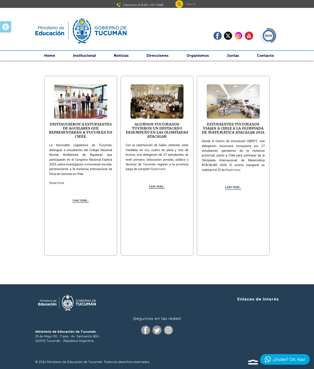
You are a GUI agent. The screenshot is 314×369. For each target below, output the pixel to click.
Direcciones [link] (158, 56)
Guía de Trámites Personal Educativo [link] (247, 340)
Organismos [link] (197, 56)
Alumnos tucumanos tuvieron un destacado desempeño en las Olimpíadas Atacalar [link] (157, 130)
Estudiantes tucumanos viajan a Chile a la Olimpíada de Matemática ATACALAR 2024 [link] (233, 128)
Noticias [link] (121, 56)
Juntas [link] (233, 56)
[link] (5, 26)
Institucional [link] (84, 56)
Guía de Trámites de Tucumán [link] (252, 324)
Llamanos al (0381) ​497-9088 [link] (142, 5)
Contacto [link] (265, 56)
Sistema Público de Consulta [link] (254, 316)
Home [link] (49, 56)
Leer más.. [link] (81, 200)
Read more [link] (56, 183)
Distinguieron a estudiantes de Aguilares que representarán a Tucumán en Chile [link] (80, 130)
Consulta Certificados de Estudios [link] (250, 333)
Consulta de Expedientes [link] (257, 308)
